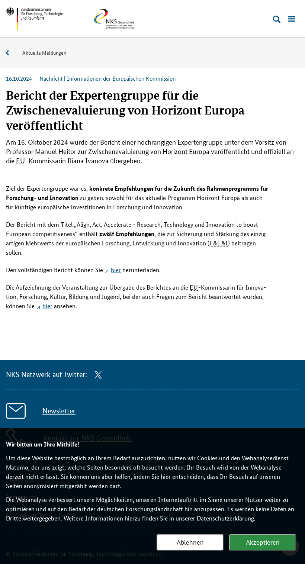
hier (116, 270)
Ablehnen (190, 541)
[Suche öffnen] (276, 19)
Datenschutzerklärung (225, 518)
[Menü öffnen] (291, 19)
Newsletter (59, 411)
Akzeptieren (263, 541)
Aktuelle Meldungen (44, 52)
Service (11, 53)
